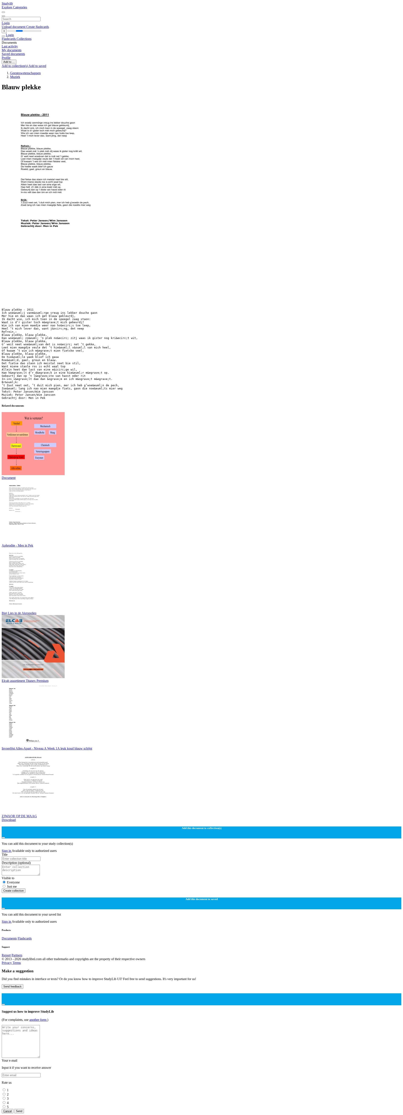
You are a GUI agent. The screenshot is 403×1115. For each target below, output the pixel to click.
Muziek (15, 77)
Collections (24, 39)
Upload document (14, 27)
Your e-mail (9, 1060)
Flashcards (9, 39)
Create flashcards (37, 27)
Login (6, 23)
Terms (17, 963)
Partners (17, 955)
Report (6, 955)
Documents (9, 938)
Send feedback (12, 986)
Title (5, 854)
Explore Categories (14, 7)
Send (19, 1111)
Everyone (13, 882)
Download (9, 820)
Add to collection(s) (15, 66)
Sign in (7, 851)
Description (16, 863)
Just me (12, 886)
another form (38, 1019)
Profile (6, 57)
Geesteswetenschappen (25, 73)
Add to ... (9, 61)
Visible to (8, 878)
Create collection (13, 890)
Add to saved (37, 66)
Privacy (7, 963)
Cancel (7, 1111)
